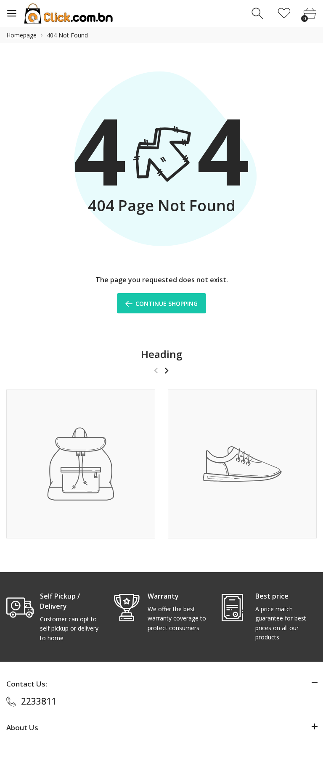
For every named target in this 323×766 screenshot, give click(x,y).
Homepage (21, 35)
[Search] (258, 14)
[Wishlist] (284, 14)
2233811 (38, 701)
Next (166, 370)
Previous (156, 370)
